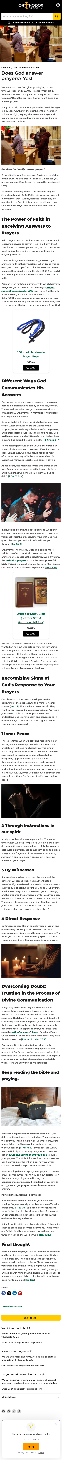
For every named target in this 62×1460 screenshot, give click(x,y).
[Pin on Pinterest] (20, 1293)
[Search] (57, 16)
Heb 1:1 (14, 706)
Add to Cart (31, 368)
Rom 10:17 (44, 1234)
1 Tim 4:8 (20, 1207)
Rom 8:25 (51, 567)
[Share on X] (9, 1293)
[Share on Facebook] (3, 1293)
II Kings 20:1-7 (52, 439)
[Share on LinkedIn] (14, 1293)
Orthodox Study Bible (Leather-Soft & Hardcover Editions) (31, 618)
